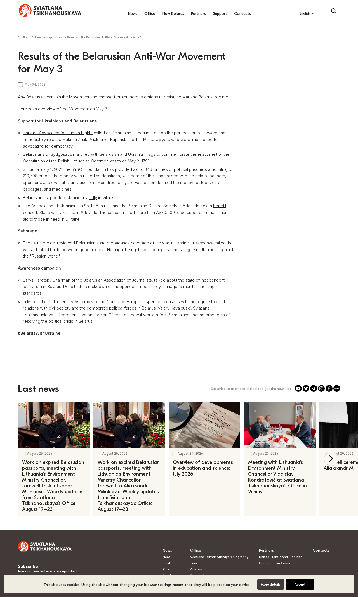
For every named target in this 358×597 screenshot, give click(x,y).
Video (167, 569)
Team (194, 563)
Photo (168, 563)
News (132, 13)
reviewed (66, 243)
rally (93, 197)
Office (149, 13)
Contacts (242, 13)
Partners (198, 13)
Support (220, 13)
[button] (331, 459)
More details (270, 584)
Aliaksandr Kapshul (107, 139)
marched (81, 154)
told (126, 314)
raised (89, 175)
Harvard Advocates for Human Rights (58, 132)
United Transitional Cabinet (280, 557)
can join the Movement (68, 97)
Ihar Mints (144, 139)
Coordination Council (276, 563)
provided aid (127, 169)
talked (160, 280)
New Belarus (173, 13)
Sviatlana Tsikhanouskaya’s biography (219, 557)
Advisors (196, 569)
